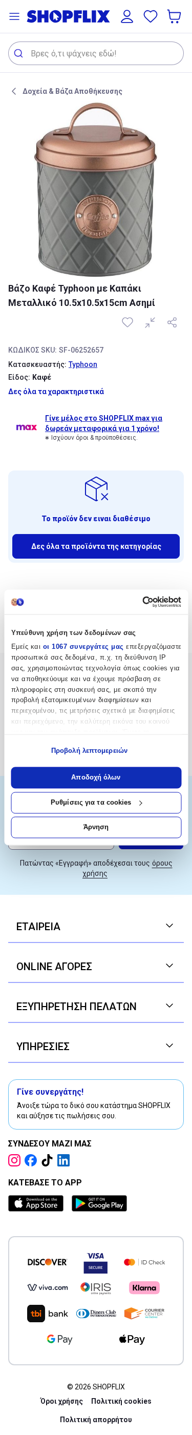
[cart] (175, 16)
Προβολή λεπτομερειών (89, 750)
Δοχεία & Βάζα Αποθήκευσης (72, 91)
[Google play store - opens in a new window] (99, 1203)
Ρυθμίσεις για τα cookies (91, 802)
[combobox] (96, 53)
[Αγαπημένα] (150, 16)
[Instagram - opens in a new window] (16, 1160)
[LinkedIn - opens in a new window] (65, 1160)
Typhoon (83, 364)
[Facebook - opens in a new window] (33, 1160)
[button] (14, 16)
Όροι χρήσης (61, 1401)
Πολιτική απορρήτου (96, 1420)
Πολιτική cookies (121, 1401)
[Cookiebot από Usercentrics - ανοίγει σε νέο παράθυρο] (137, 601)
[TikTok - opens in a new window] (49, 1160)
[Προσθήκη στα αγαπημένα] (128, 322)
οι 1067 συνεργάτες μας (82, 647)
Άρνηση (96, 827)
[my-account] (127, 16)
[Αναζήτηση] (20, 53)
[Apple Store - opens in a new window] (38, 1203)
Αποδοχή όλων (95, 778)
